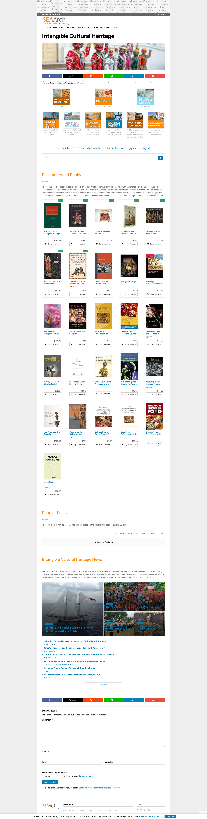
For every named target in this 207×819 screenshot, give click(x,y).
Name (45, 751)
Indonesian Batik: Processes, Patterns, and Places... (129, 232)
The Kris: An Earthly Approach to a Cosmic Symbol (52, 282)
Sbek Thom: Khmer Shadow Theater (77, 383)
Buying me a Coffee (78, 83)
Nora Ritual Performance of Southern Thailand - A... (103, 333)
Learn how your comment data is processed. (99, 787)
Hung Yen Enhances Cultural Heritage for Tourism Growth (132, 607)
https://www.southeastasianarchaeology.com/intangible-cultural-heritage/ (134, 82)
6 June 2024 (48, 658)
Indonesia (48, 624)
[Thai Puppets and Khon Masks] (154, 215)
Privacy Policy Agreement (54, 772)
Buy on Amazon (53, 244)
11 (56, 651)
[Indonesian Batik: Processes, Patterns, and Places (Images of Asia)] (129, 215)
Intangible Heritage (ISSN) (128, 282)
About (114, 27)
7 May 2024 (48, 678)
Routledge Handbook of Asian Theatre (154, 282)
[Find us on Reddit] (164, 14)
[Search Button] (162, 27)
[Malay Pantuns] (52, 466)
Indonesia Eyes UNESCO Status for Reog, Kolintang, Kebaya (72, 675)
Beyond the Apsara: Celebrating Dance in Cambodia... (129, 383)
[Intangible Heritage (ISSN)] (129, 265)
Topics (80, 27)
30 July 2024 (111, 611)
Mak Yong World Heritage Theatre (153, 383)
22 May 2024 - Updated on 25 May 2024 (57, 664)
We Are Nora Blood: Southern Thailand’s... (77, 333)
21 (118, 611)
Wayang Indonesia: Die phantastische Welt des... (51, 383)
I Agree (170, 816)
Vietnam (109, 604)
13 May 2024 (49, 671)
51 (148, 635)
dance (162, 534)
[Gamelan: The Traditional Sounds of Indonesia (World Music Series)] (129, 316)
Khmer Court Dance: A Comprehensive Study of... (103, 383)
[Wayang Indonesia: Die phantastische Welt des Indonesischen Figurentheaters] (52, 366)
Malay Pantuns (50, 482)
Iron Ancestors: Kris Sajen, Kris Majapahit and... (52, 433)
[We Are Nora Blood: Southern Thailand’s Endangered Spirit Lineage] (77, 316)
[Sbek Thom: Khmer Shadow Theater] (77, 366)
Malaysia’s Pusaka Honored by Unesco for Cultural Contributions (75, 641)
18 (72, 664)
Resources (58, 27)
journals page (129, 195)
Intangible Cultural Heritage (130, 534)
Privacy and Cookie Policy (150, 816)
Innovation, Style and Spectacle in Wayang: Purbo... (153, 333)
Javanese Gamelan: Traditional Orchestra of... (102, 232)
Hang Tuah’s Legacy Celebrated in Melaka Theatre (146, 629)
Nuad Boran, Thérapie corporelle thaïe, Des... (129, 433)
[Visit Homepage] (56, 21)
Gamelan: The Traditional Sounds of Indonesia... (128, 333)
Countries (69, 27)
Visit (88, 27)
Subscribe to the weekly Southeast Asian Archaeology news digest (103, 148)
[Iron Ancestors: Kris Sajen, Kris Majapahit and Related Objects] (52, 416)
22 (55, 658)
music (144, 534)
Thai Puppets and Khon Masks (153, 232)
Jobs (96, 27)
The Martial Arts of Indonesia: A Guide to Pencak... (77, 282)
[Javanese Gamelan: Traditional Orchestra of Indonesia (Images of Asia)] (103, 215)
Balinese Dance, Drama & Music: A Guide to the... (102, 433)
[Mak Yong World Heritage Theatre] (154, 366)
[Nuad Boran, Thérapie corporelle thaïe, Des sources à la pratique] (129, 416)
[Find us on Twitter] (158, 14)
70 (56, 635)
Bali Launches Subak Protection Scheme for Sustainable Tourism (75, 661)
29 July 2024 (141, 635)
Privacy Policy (86, 776)
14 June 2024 (49, 651)
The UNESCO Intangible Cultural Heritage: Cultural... (51, 333)
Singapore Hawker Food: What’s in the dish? (153, 433)
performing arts (152, 534)
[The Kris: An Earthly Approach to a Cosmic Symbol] (52, 265)
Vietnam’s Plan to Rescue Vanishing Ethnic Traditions (69, 668)
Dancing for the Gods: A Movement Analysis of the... (77, 433)
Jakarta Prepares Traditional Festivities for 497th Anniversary (74, 648)
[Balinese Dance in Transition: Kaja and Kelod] (77, 215)
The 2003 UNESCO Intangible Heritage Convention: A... (52, 232)
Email (45, 762)
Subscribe (104, 27)
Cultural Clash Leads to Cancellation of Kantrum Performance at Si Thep (79, 654)
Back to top (45, 181)
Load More (103, 684)
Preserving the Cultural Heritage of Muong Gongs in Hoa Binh (118, 629)
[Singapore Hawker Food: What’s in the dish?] (154, 416)
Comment (47, 719)
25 (118, 635)
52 (56, 644)
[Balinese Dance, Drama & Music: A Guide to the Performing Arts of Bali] (103, 416)
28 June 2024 (49, 644)
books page (63, 195)
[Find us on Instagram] (161, 14)
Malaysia (140, 623)
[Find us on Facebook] (155, 14)
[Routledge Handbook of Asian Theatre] (154, 265)
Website (109, 762)
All (117, 534)
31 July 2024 (49, 635)
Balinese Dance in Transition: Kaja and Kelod (77, 232)
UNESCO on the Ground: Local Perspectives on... (102, 282)
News (48, 27)
